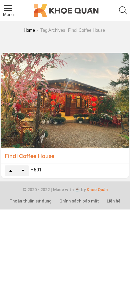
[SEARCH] (123, 10)
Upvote (11, 170)
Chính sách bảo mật (79, 200)
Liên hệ (114, 200)
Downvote (23, 170)
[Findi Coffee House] (65, 101)
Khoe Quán (97, 189)
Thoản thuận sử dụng (30, 200)
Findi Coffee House (30, 155)
